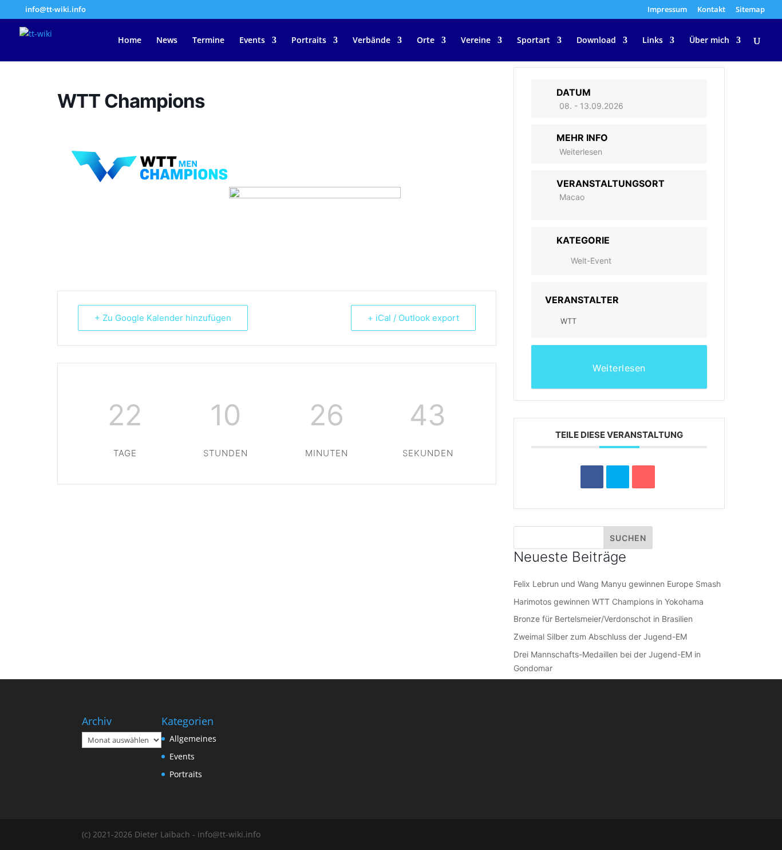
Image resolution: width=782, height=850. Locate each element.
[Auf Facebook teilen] (591, 476)
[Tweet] (617, 476)
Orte (426, 40)
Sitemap (750, 10)
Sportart (533, 40)
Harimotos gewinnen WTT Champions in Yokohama (609, 601)
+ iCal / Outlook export (413, 317)
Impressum (667, 10)
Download (596, 40)
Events (252, 40)
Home (129, 40)
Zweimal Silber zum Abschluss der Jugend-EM (600, 636)
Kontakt (711, 10)
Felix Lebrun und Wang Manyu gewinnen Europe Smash (617, 584)
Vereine (476, 40)
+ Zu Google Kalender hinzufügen (162, 317)
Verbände (371, 40)
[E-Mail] (643, 476)
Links (652, 40)
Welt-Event (591, 260)
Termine (208, 40)
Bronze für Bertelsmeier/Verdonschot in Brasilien (603, 619)
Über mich (709, 40)
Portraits (308, 40)
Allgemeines (192, 738)
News (166, 40)
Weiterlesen (580, 151)
